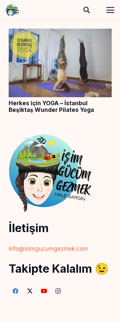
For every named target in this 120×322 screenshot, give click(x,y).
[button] (86, 10)
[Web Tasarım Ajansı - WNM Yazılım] (60, 314)
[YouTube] (44, 291)
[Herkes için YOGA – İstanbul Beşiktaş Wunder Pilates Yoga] (60, 33)
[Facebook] (16, 291)
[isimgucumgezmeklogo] (12, 10)
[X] (30, 291)
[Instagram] (58, 291)
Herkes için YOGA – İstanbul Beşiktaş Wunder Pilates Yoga (51, 106)
